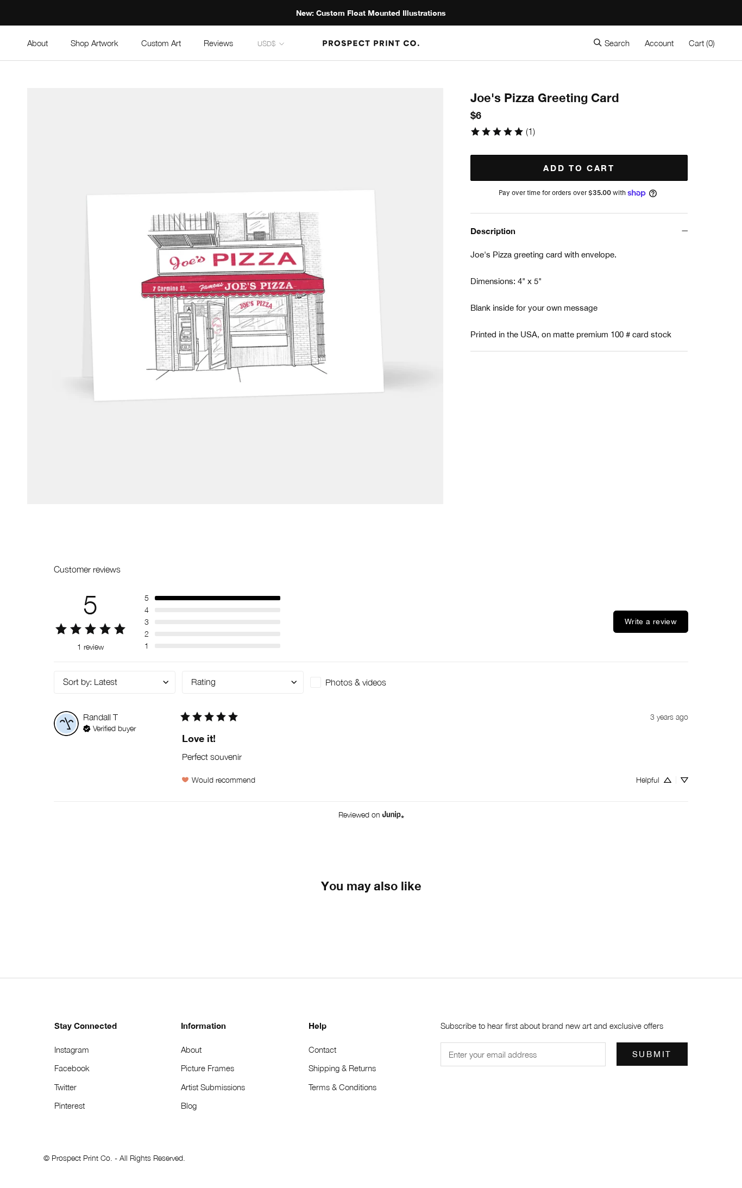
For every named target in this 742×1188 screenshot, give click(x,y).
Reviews (218, 43)
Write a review (651, 621)
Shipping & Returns (342, 1068)
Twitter (65, 1087)
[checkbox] (371, 682)
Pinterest (69, 1105)
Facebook (72, 1068)
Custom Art (161, 43)
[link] (502, 131)
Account (659, 43)
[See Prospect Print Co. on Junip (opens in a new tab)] (393, 815)
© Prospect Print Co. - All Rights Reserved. (114, 1157)
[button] (212, 598)
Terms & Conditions (342, 1087)
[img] (109, 727)
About (37, 43)
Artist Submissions (213, 1087)
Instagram (71, 1049)
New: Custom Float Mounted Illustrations (371, 12)
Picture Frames (207, 1068)
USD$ (266, 43)
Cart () (702, 43)
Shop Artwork (94, 43)
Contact (322, 1049)
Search (617, 43)
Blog (189, 1105)
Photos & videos (355, 682)
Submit (652, 1054)
